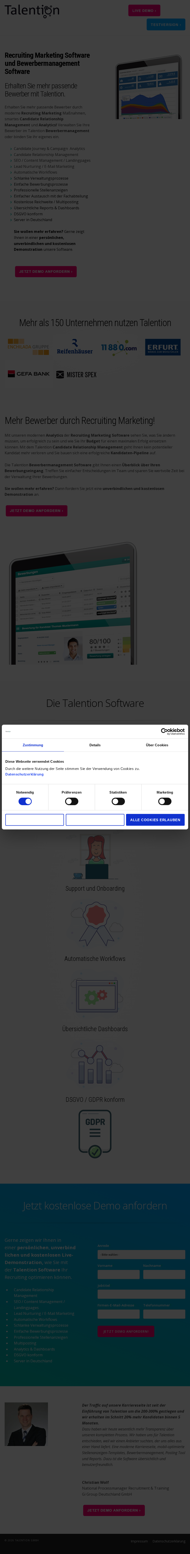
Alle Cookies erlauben (155, 820)
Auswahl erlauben (95, 820)
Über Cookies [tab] (157, 745)
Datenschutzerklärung (24, 774)
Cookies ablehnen (34, 820)
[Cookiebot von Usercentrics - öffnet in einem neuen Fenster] (164, 731)
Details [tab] (95, 745)
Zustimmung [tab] (33, 745)
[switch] (66, 801)
